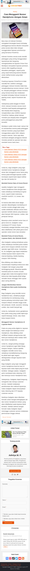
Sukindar (15, 436)
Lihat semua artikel (15, 471)
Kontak (10, 564)
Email (4, 507)
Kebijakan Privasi (16, 564)
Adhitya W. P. (26, 19)
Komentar (5, 484)
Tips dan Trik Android (7, 417)
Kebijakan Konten (5, 565)
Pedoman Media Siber (15, 565)
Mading (15, 11)
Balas (5, 546)
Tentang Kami (4, 564)
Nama (4, 500)
